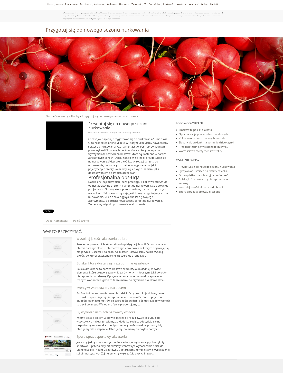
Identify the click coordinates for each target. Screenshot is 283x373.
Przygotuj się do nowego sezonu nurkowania (110, 116)
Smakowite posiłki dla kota (195, 130)
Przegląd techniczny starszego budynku (203, 147)
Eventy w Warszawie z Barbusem (101, 287)
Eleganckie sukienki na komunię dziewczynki (206, 142)
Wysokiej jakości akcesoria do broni (103, 238)
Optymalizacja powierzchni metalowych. (204, 134)
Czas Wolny (61, 116)
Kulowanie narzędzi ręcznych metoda (202, 138)
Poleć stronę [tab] (81, 220)
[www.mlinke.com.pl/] (64, 135)
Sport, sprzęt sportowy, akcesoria (101, 336)
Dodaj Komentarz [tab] (57, 220)
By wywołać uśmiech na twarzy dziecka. (106, 312)
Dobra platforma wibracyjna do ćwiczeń (203, 175)
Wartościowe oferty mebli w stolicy (200, 151)
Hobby (75, 116)
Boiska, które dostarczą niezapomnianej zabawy (112, 263)
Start (49, 116)
